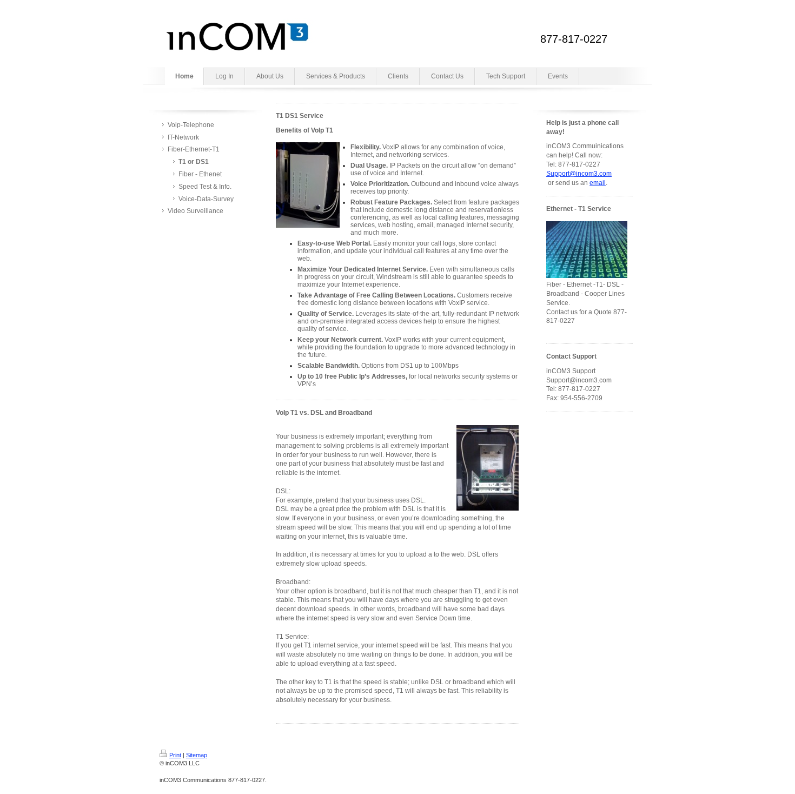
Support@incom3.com (579, 173)
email (597, 183)
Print (175, 755)
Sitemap (196, 755)
